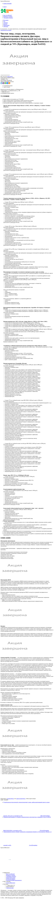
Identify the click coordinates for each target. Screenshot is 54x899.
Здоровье (5, 22)
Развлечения (6, 25)
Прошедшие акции (10, 877)
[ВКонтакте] (7, 83)
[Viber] (3, 83)
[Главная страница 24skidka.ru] (7, 12)
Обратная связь (10, 887)
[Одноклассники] (9, 83)
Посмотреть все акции (6, 30)
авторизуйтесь (10, 798)
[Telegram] (1, 83)
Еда (4, 21)
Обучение (5, 26)
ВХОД (4, 6)
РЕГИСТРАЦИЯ (7, 3)
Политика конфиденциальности (14, 880)
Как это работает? (7, 15)
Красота (5, 24)
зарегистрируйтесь (20, 798)
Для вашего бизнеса (8, 17)
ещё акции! (10, 76)
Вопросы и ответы (7, 16)
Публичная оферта (10, 879)
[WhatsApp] (5, 83)
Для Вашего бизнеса (11, 876)
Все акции (5, 20)
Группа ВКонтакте (10, 882)
